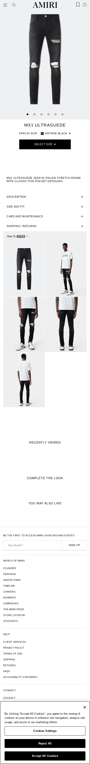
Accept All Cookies (45, 755)
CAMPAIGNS (10, 603)
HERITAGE (9, 574)
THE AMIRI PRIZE (13, 609)
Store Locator (14, 615)
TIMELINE (9, 586)
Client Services (14, 642)
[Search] (14, 5)
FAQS (6, 671)
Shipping (9, 659)
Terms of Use (12, 653)
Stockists (10, 621)
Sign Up (74, 545)
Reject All (45, 743)
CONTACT (9, 698)
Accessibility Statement (20, 677)
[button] (6, 5)
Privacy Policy (13, 647)
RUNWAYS (9, 597)
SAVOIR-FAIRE (12, 580)
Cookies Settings (45, 730)
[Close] (85, 707)
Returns (9, 665)
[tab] (27, 114)
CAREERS (9, 591)
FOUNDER (9, 568)
